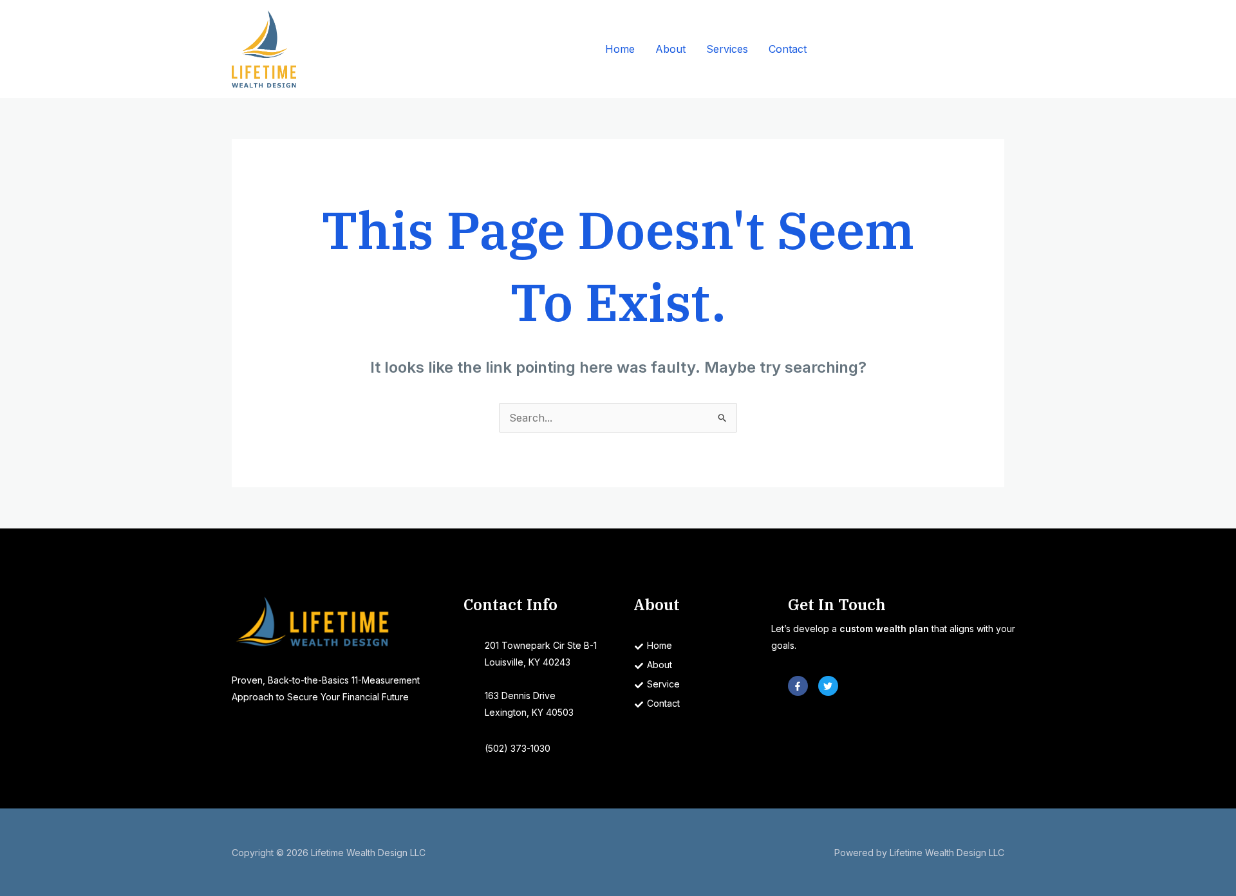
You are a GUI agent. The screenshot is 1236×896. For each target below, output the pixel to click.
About (670, 48)
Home (620, 48)
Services (727, 48)
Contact (788, 48)
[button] (917, 49)
